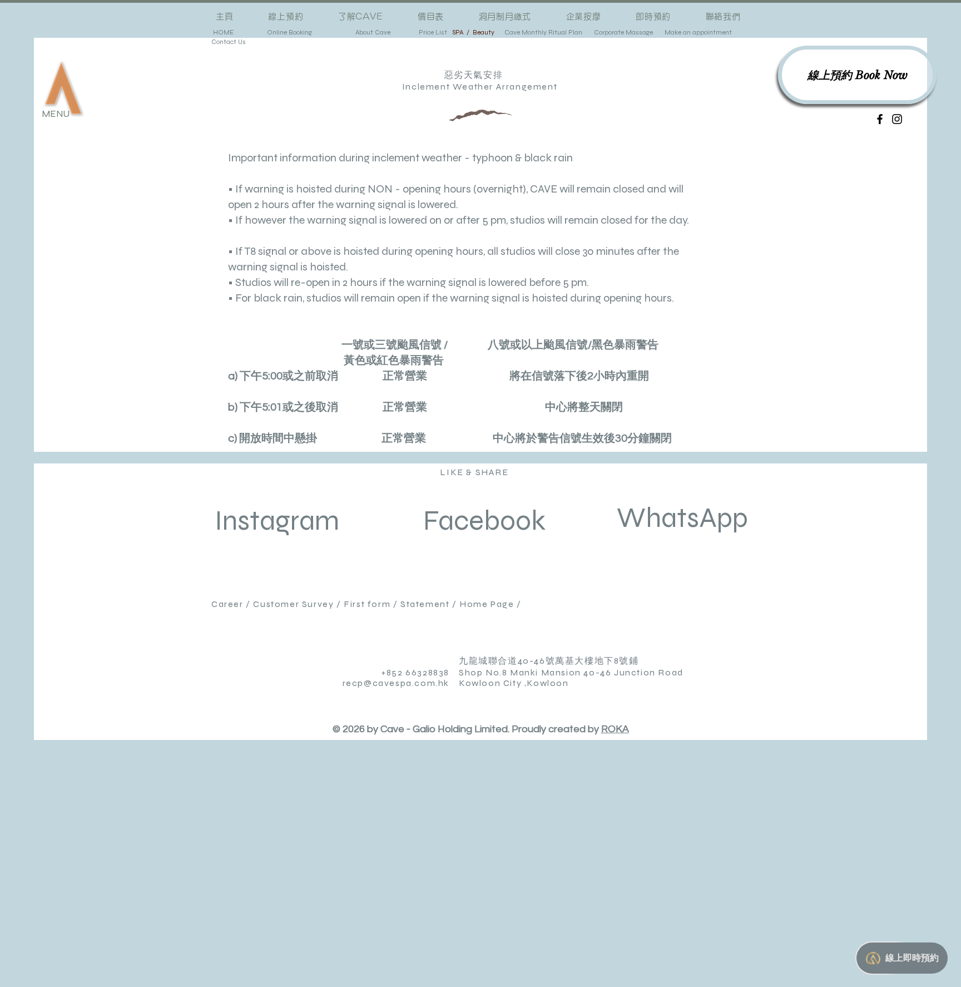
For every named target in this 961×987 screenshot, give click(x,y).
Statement (423, 604)
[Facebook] (879, 119)
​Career (228, 604)
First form (367, 604)
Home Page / (491, 604)
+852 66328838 (415, 672)
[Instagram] (897, 119)
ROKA (615, 729)
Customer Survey (293, 604)
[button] (63, 88)
